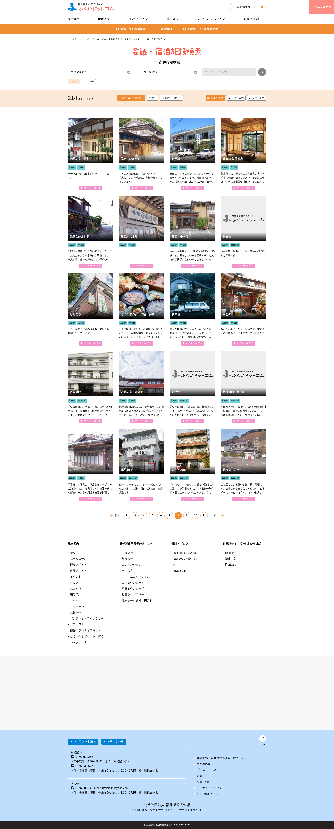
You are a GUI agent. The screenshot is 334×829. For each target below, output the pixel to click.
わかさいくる (78, 642)
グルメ (74, 582)
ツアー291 (76, 624)
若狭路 (72, 81)
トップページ (74, 39)
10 (195, 515)
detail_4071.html (243, 465)
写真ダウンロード (133, 588)
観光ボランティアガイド (85, 630)
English (229, 552)
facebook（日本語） (186, 552)
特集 (73, 552)
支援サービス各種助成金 (202, 29)
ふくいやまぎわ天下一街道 (87, 636)
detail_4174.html (90, 154)
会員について (205, 781)
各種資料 (166, 29)
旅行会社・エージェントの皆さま (103, 39)
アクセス (75, 600)
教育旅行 (103, 19)
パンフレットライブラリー (87, 618)
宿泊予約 (75, 594)
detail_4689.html (192, 387)
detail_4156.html (192, 309)
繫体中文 (230, 558)
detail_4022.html (192, 154)
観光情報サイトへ (248, 6)
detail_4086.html (141, 465)
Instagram (179, 570)
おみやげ (75, 588)
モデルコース (78, 558)
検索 (262, 72)
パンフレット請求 (84, 741)
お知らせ (75, 612)
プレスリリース (206, 769)
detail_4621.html (141, 232)
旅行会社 (73, 19)
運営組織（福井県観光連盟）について (220, 758)
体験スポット (78, 570)
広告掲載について (208, 793)
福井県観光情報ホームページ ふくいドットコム (91, 7)
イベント (75, 576)
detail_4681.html (243, 232)
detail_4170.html (141, 387)
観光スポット (78, 564)
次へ (217, 515)
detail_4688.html (243, 387)
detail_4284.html (90, 309)
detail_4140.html (141, 154)
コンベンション (132, 39)
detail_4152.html (243, 309)
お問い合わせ (115, 741)
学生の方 (172, 19)
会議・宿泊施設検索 (132, 29)
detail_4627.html (90, 232)
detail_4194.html (141, 309)
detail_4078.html (192, 465)
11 (204, 515)
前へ (117, 515)
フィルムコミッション (211, 19)
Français (230, 564)
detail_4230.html (192, 232)
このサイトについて (209, 787)
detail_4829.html (243, 154)
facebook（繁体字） (186, 558)
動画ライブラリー (133, 594)
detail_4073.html (90, 387)
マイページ (77, 606)
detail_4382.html (90, 465)
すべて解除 (89, 81)
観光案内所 (204, 763)
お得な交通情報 (321, 7)
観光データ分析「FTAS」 (138, 600)
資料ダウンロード (255, 19)
